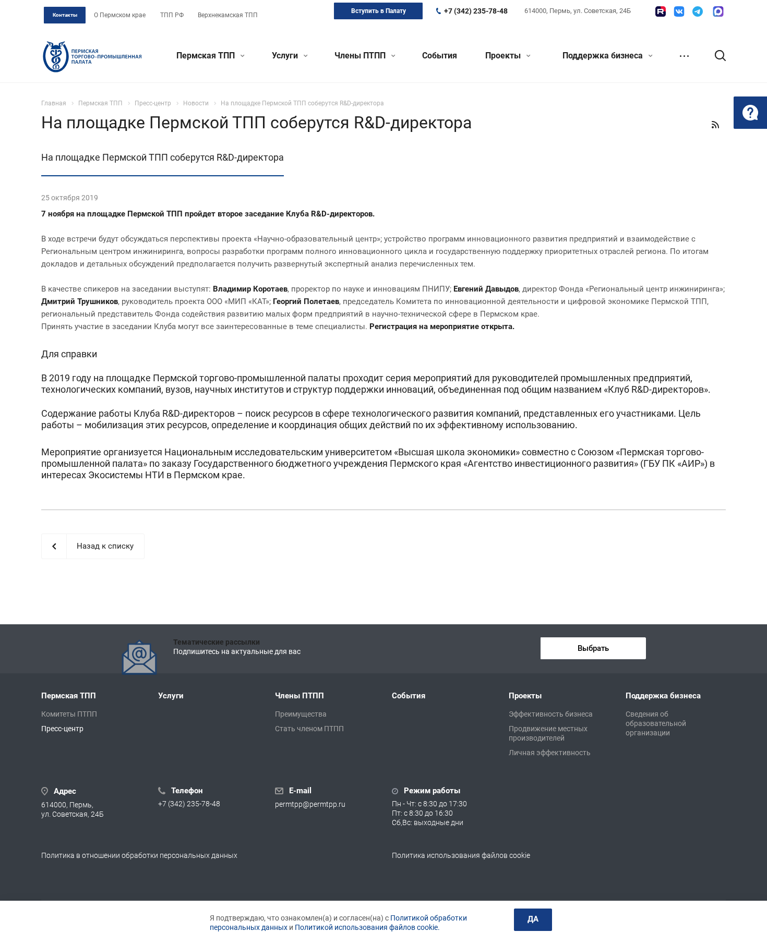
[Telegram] (697, 11)
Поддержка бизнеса (603, 55)
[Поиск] (715, 56)
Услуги (286, 55)
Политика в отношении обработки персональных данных (139, 855)
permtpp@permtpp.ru (310, 804)
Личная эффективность (550, 752)
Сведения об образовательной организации (656, 723)
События (439, 55)
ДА (533, 919)
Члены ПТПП (361, 55)
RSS (715, 124)
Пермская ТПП (206, 55)
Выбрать (593, 648)
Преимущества (301, 714)
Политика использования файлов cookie (461, 855)
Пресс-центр (62, 728)
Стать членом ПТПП (309, 728)
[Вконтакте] (679, 11)
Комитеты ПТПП (69, 714)
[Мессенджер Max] (718, 11)
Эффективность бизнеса (551, 714)
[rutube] (660, 11)
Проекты (504, 55)
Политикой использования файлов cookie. (367, 927)
